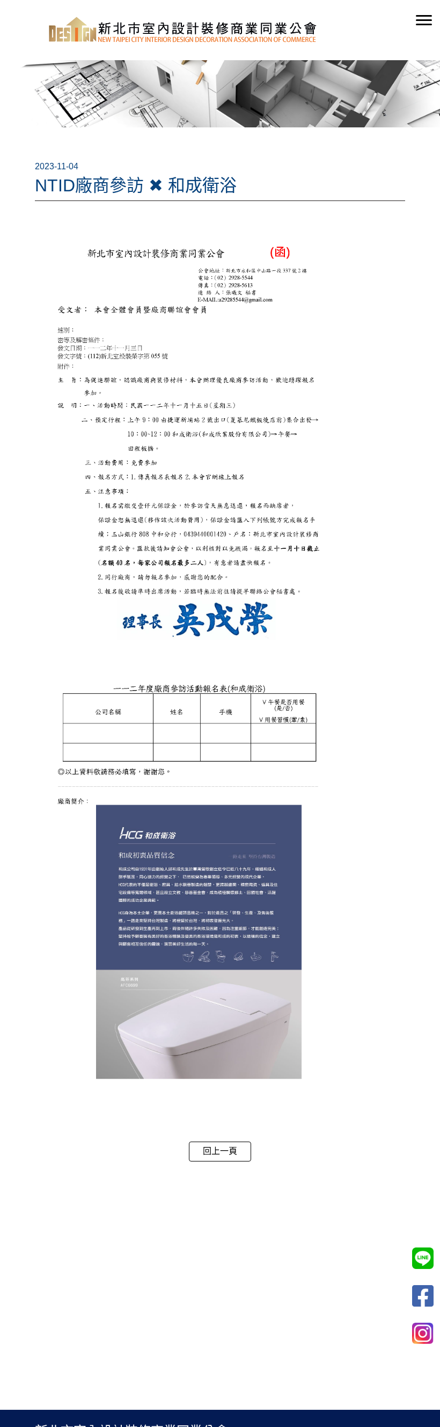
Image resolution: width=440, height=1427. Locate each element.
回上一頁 (220, 1151)
